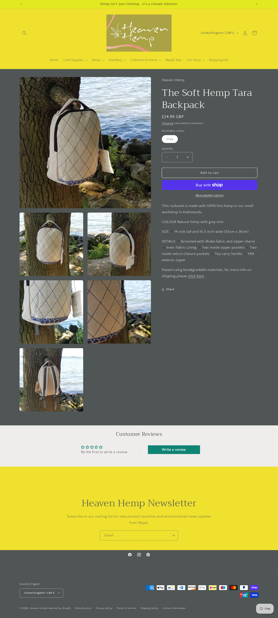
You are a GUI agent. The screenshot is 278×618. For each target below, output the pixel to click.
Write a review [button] (174, 450)
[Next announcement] (257, 4)
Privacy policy (104, 608)
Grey (169, 139)
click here (196, 276)
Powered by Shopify (59, 608)
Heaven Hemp (38, 608)
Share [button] (170, 289)
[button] (24, 33)
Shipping (167, 123)
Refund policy (83, 608)
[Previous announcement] (21, 4)
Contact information (174, 608)
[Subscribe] (173, 535)
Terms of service (126, 608)
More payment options (210, 195)
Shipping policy (150, 608)
